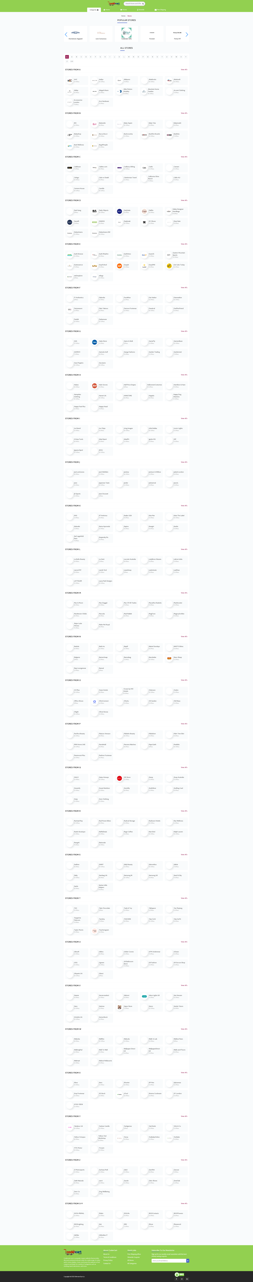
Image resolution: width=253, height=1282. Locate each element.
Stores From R (73, 811)
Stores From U (73, 942)
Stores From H (73, 375)
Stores (125, 10)
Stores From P (73, 724)
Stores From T (72, 898)
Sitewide (141, 10)
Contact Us (106, 1263)
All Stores (130, 1260)
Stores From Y (72, 1116)
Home (108, 10)
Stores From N (73, 636)
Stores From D (73, 200)
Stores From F (72, 287)
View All (184, 69)
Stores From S (72, 854)
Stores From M (73, 593)
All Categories (132, 1263)
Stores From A (72, 69)
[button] (187, 34)
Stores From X (73, 1073)
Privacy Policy (107, 1260)
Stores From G (73, 331)
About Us (106, 1254)
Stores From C (72, 157)
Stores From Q (73, 767)
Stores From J (72, 462)
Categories (93, 10)
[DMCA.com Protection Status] (179, 1274)
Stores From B (73, 113)
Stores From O (73, 680)
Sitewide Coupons (133, 1257)
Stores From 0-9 (74, 1203)
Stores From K (73, 505)
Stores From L (72, 549)
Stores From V (72, 985)
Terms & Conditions (109, 1257)
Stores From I (72, 418)
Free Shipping (161, 10)
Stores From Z (72, 1160)
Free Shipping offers (134, 1254)
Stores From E (72, 244)
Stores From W (73, 1029)
